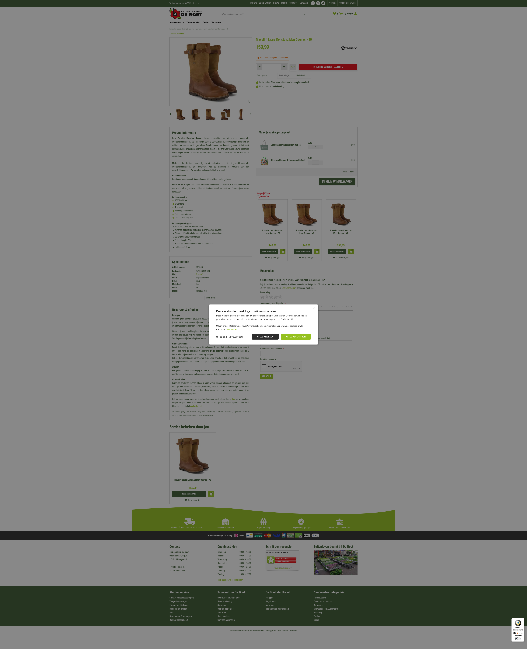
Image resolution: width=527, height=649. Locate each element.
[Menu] (522, 619)
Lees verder (231, 329)
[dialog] (263, 324)
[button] (229, 336)
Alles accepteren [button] (296, 336)
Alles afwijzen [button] (265, 336)
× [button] (314, 308)
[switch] (518, 638)
